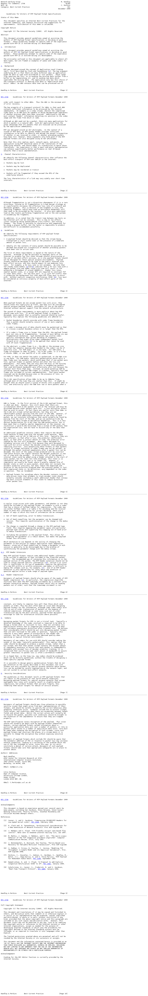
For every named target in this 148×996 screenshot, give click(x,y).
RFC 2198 (37, 858)
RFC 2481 (47, 864)
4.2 (2, 575)
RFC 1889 (41, 869)
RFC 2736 (4, 97)
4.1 (2, 552)
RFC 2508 (35, 822)
